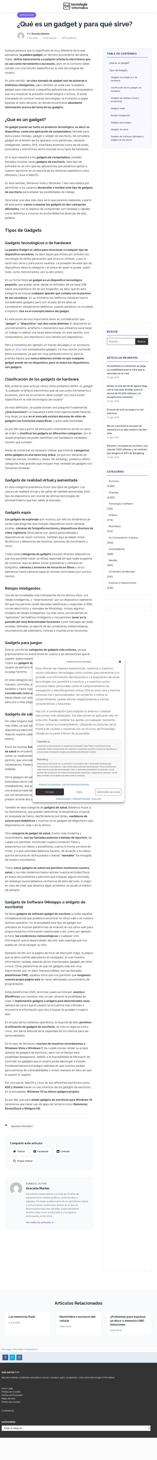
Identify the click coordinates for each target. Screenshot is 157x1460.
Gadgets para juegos (121, 122)
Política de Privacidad (81, 799)
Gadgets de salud (119, 129)
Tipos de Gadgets (118, 70)
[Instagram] (19, 1357)
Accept (50, 792)
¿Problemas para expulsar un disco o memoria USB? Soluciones (128, 1320)
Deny (79, 792)
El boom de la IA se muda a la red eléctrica (125, 411)
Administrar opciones (108, 792)
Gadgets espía (118, 108)
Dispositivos (27, 15)
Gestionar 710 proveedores (50, 784)
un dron (16, 349)
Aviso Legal (96, 799)
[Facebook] (5, 1357)
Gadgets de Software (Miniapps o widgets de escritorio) (127, 138)
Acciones (114, 481)
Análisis (113, 515)
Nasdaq (113, 560)
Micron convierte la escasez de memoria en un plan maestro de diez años (127, 429)
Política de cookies (63, 799)
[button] (119, 661)
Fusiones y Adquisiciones (122, 582)
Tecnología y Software (121, 503)
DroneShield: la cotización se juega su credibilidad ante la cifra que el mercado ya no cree (126, 370)
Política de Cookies (11, 1392)
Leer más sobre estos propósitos (75, 784)
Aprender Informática (22, 1126)
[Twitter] (12, 1357)
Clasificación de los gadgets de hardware (126, 89)
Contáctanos (8, 1410)
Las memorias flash (22, 1316)
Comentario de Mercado (122, 571)
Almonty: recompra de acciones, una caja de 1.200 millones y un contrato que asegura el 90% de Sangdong (127, 449)
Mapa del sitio (8, 1398)
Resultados (115, 526)
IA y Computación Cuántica (123, 537)
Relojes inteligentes (120, 115)
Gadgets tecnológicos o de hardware (124, 79)
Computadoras (117, 549)
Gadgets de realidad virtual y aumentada (125, 100)
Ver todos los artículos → (40, 1222)
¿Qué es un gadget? (119, 63)
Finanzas (113, 492)
